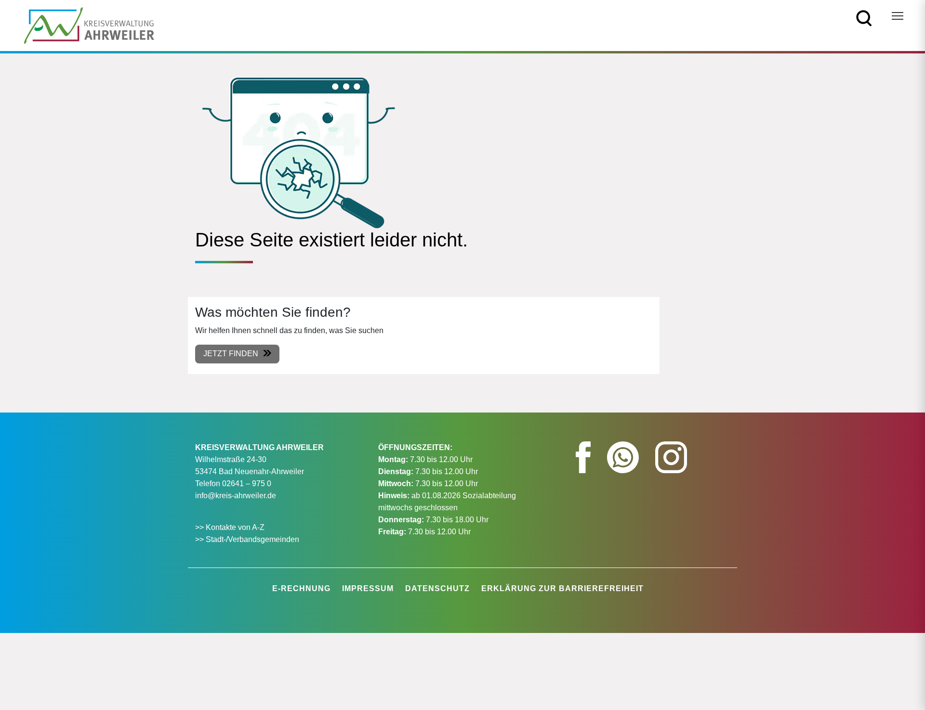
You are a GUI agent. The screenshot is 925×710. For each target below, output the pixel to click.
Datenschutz (437, 588)
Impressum (368, 588)
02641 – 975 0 (246, 483)
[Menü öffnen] (897, 16)
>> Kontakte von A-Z (230, 527)
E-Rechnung (301, 588)
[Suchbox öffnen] (864, 17)
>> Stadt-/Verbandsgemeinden (247, 539)
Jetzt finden (230, 353)
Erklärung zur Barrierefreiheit (562, 588)
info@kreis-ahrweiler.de (235, 495)
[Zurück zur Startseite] (89, 25)
